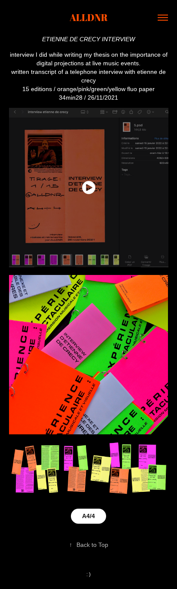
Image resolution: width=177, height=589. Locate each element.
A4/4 (88, 516)
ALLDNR (89, 17)
